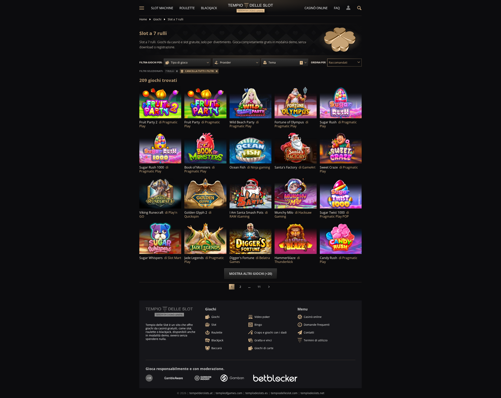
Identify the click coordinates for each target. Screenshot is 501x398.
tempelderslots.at (201, 393)
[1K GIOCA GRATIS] (205, 102)
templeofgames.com (229, 393)
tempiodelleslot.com (284, 393)
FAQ (337, 8)
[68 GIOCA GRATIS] (341, 147)
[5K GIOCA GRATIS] (160, 147)
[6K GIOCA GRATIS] (341, 102)
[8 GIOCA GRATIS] (295, 237)
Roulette (187, 8)
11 (259, 287)
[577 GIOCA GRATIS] (160, 102)
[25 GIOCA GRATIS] (160, 192)
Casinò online (316, 8)
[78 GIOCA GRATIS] (205, 147)
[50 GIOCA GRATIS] (295, 147)
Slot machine (162, 8)
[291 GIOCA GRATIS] (250, 102)
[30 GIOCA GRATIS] (205, 192)
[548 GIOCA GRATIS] (295, 102)
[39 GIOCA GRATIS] (341, 237)
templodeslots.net (312, 393)
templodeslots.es (256, 393)
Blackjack (209, 8)
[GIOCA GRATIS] (250, 147)
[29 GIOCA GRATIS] (205, 237)
